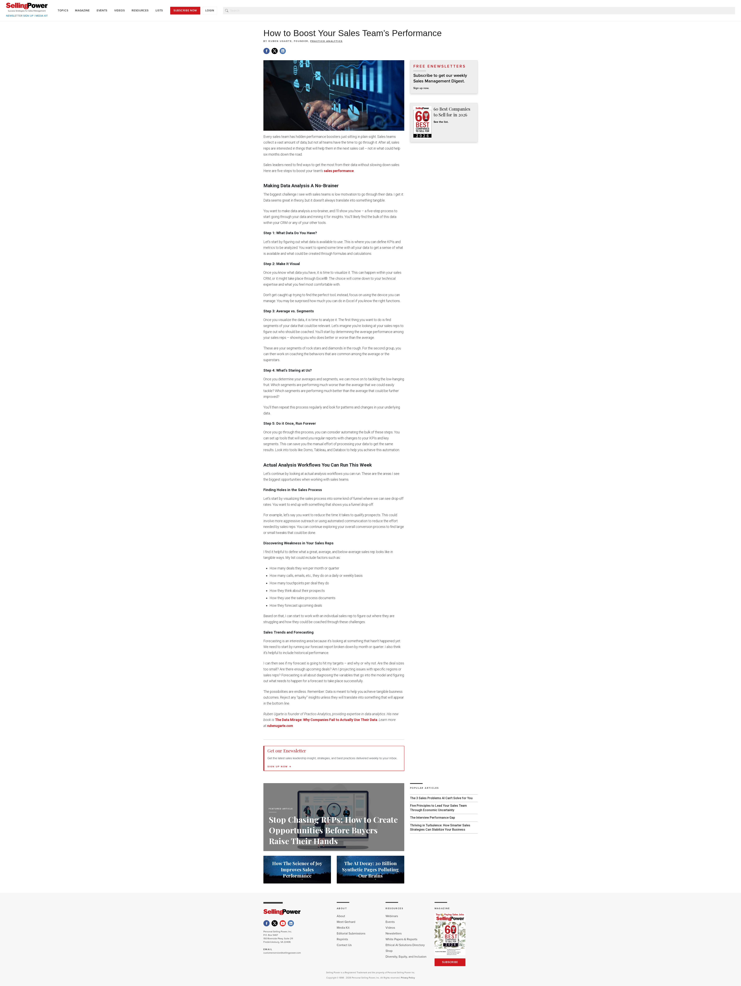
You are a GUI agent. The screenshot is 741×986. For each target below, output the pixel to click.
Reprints (342, 939)
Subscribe (450, 962)
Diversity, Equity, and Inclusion (406, 957)
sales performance (339, 171)
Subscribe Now (185, 10)
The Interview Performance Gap (432, 817)
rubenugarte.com (280, 726)
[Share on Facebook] (266, 51)
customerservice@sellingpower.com (282, 952)
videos (119, 10)
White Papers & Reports (401, 939)
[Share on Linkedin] (283, 51)
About (341, 916)
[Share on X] (275, 51)
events (102, 10)
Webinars (392, 916)
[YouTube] (283, 923)
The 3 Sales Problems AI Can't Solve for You (441, 798)
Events (390, 922)
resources (140, 10)
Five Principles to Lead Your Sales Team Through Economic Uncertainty (438, 808)
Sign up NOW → (279, 766)
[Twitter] (275, 923)
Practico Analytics (326, 41)
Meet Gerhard (346, 922)
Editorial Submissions (351, 933)
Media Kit (343, 928)
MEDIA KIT (42, 15)
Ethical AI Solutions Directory (405, 945)
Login (209, 10)
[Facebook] (266, 923)
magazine (82, 10)
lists (159, 10)
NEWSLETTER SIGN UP (19, 15)
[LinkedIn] (291, 923)
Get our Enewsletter (286, 751)
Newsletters (394, 933)
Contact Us (344, 945)
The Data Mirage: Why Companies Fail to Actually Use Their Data (326, 720)
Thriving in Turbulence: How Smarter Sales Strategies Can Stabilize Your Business (440, 827)
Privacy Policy (408, 977)
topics (63, 10)
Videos (390, 928)
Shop (389, 951)
